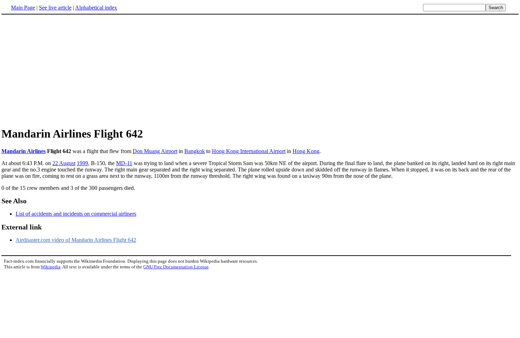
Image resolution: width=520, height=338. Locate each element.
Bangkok (194, 151)
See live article (55, 8)
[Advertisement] (60, 70)
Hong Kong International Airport (248, 151)
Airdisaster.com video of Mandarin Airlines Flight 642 (76, 240)
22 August (63, 163)
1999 (82, 163)
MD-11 (124, 163)
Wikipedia (50, 266)
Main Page (23, 8)
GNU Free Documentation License (176, 266)
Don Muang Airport (155, 151)
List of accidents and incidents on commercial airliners (76, 214)
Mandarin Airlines (23, 151)
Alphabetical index (96, 8)
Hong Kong (306, 151)
